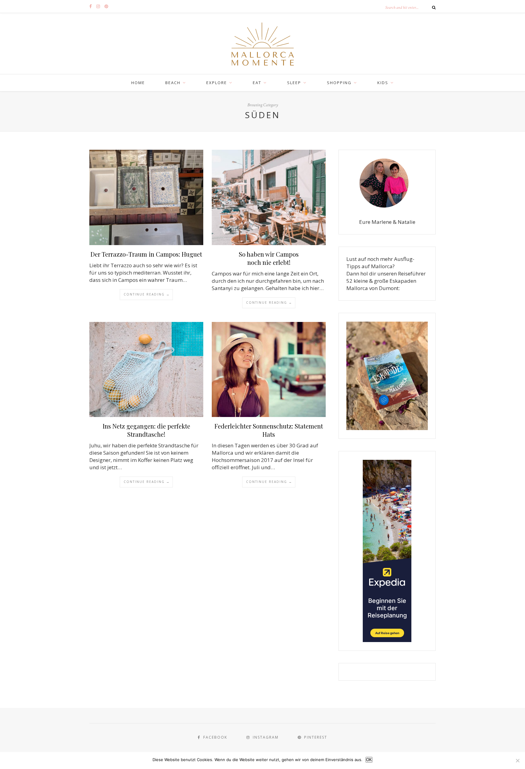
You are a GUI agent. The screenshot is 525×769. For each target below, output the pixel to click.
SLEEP (294, 82)
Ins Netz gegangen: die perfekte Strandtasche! (146, 430)
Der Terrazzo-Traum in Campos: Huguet (146, 254)
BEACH (172, 82)
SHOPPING (339, 82)
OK (369, 759)
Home (138, 82)
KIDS (382, 82)
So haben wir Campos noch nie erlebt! (269, 258)
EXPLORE (216, 82)
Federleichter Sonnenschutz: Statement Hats (268, 430)
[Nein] (517, 760)
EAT (257, 82)
